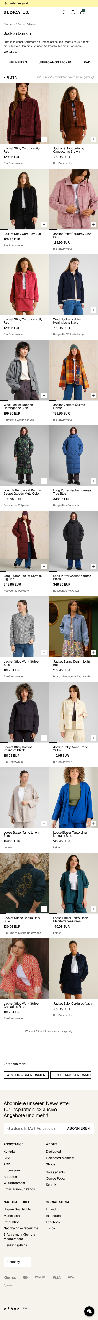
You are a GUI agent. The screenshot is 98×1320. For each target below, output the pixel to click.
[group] (24, 113)
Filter (11, 77)
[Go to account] (73, 12)
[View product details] (24, 154)
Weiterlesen (11, 52)
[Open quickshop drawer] (44, 139)
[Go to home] (16, 12)
